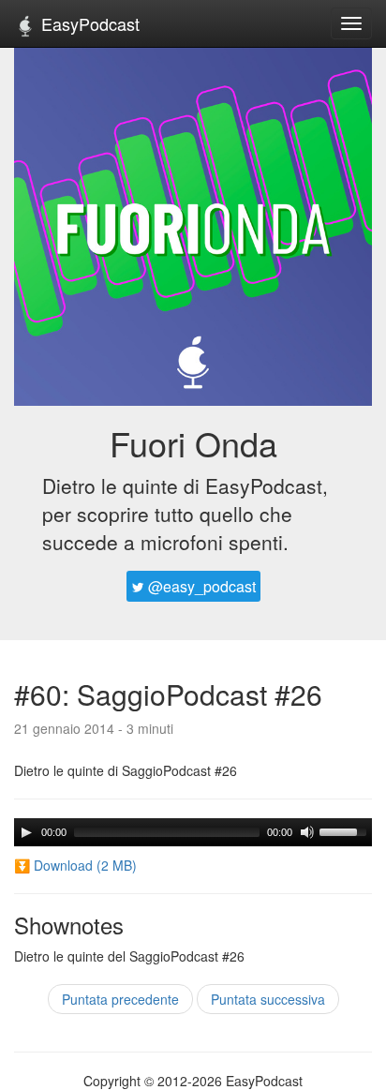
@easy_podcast (200, 586)
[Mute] (307, 832)
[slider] (345, 830)
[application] (193, 832)
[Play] (26, 832)
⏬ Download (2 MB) (75, 865)
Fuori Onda (193, 443)
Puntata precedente (120, 999)
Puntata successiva (268, 999)
